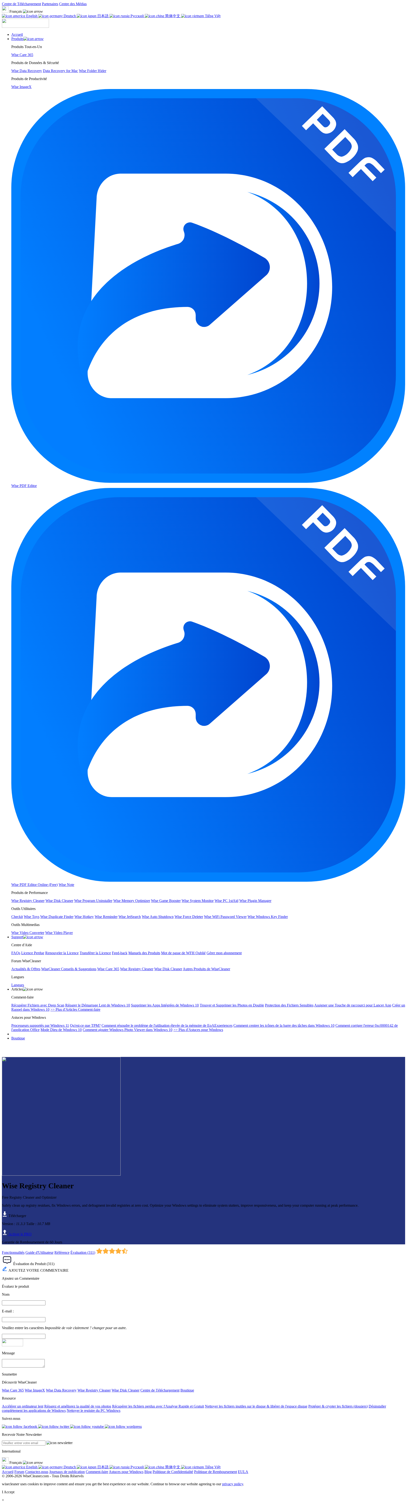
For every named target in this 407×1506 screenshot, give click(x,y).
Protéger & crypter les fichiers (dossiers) (338, 1406)
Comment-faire (97, 1472)
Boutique (18, 1038)
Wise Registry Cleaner (94, 1390)
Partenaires (50, 4)
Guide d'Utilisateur (39, 1252)
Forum (19, 1472)
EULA (243, 1472)
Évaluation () (82, 1252)
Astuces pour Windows (126, 1472)
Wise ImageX (35, 1390)
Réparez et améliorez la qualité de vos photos (77, 1406)
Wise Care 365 (13, 1390)
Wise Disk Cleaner (125, 1390)
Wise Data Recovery (61, 1390)
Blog (148, 1472)
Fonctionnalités (13, 1252)
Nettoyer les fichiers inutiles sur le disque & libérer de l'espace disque (256, 1406)
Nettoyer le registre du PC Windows (93, 1411)
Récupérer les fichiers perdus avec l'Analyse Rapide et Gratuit (158, 1406)
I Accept (8, 1492)
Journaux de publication (67, 1472)
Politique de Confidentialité (173, 1472)
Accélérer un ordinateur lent (22, 1406)
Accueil (7, 1472)
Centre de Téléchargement (21, 4)
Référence (61, 1252)
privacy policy (232, 1484)
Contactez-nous (36, 1472)
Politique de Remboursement (215, 1472)
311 (91, 1252)
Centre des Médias (73, 4)
